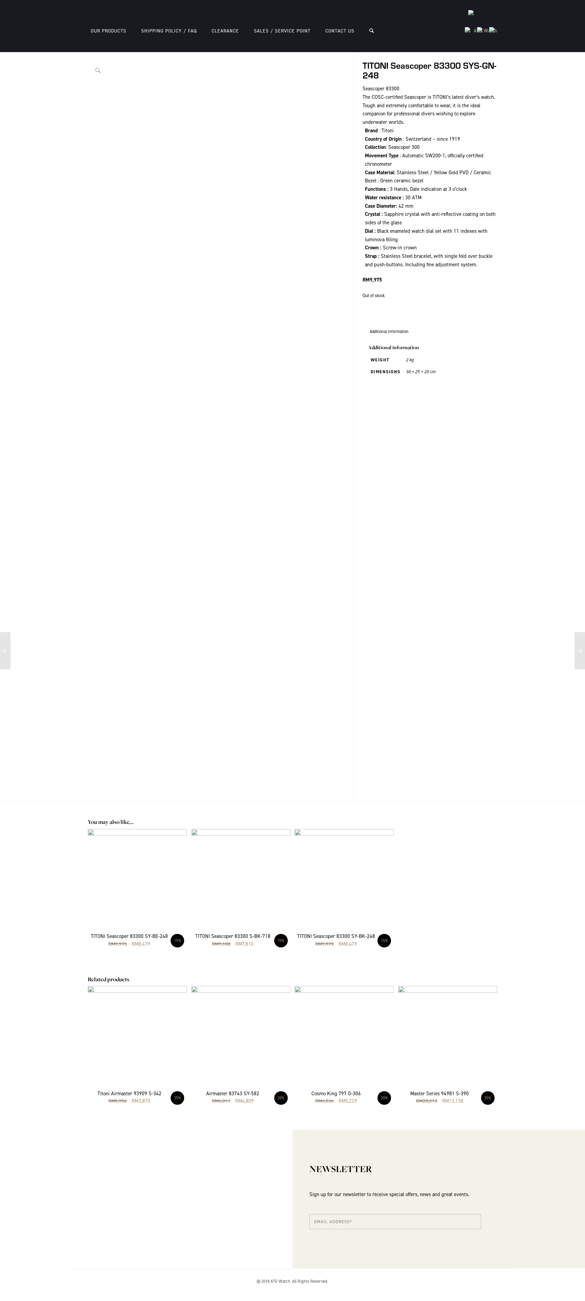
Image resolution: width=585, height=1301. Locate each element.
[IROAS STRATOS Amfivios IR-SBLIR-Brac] (580, 650)
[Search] (371, 31)
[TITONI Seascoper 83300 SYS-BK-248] (5, 650)
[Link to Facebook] (492, 1289)
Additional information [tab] (389, 331)
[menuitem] (108, 31)
